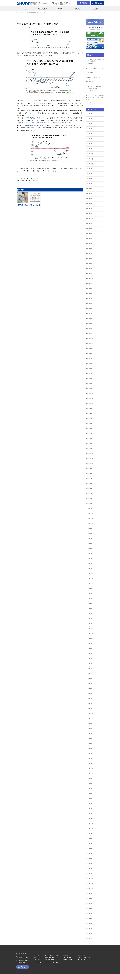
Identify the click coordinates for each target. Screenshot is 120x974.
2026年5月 (89, 129)
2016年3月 (89, 698)
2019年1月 (89, 568)
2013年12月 (89, 818)
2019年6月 (89, 543)
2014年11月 (89, 768)
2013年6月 (89, 848)
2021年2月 (89, 443)
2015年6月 (89, 738)
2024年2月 (89, 264)
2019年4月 (89, 553)
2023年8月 (89, 294)
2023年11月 (89, 279)
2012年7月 (89, 903)
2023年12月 (89, 274)
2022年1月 (89, 388)
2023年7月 (89, 299)
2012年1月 (89, 933)
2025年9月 (89, 169)
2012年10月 (89, 888)
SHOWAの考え (50, 957)
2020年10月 (89, 463)
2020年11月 (89, 458)
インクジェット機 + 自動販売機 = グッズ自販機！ (95, 60)
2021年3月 (89, 438)
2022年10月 (89, 343)
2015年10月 (89, 718)
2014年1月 (89, 813)
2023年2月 (89, 323)
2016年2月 (89, 703)
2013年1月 (89, 873)
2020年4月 (89, 493)
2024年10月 (89, 224)
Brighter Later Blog (32, 180)
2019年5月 (89, 548)
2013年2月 (89, 868)
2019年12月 (89, 513)
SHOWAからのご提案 (52, 955)
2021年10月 (89, 403)
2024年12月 (89, 214)
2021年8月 (89, 413)
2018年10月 (89, 583)
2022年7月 (89, 358)
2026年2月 (89, 144)
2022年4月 (89, 373)
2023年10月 (89, 284)
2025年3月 (89, 199)
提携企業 (66, 955)
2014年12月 (89, 763)
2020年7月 (89, 478)
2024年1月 (89, 269)
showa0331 (39, 27)
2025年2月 (89, 204)
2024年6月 (89, 244)
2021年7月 (89, 418)
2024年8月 (89, 234)
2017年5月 (89, 648)
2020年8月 (89, 473)
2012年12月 (89, 878)
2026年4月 (89, 134)
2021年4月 (89, 433)
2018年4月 (89, 613)
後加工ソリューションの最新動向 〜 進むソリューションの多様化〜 (95, 97)
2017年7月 (89, 643)
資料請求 (84, 3)
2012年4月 (89, 918)
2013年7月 (89, 843)
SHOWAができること (52, 962)
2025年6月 (89, 184)
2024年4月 (89, 254)
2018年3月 (89, 618)
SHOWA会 (95, 9)
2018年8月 (89, 593)
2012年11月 (89, 883)
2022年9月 (89, 348)
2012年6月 (89, 908)
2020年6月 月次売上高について (36, 118)
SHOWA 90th (67, 957)
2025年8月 (89, 174)
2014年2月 (89, 808)
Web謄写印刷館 (68, 959)
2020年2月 (89, 503)
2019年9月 (89, 528)
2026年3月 (89, 139)
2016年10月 (89, 673)
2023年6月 (89, 304)
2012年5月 (89, 913)
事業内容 (60, 9)
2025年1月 (89, 209)
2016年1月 (89, 708)
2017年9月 (89, 638)
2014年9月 (89, 778)
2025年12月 (89, 154)
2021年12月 (89, 393)
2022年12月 (89, 333)
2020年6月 (89, 483)
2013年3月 (89, 863)
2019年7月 (89, 538)
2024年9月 (89, 229)
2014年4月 (89, 798)
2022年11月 (89, 338)
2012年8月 (89, 898)
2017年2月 (89, 658)
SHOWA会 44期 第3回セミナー (94, 69)
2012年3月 (89, 923)
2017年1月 (89, 663)
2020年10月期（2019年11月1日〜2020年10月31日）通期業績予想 (43, 125)
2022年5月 (89, 368)
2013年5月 (89, 853)
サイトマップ (81, 959)
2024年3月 (89, 259)
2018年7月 (89, 598)
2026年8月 (89, 114)
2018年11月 (89, 578)
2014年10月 (89, 773)
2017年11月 (89, 633)
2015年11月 (89, 713)
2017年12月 (89, 628)
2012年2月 (89, 928)
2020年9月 (89, 468)
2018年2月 (89, 623)
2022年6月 (89, 363)
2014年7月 (89, 788)
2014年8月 (89, 783)
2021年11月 (89, 398)
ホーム (25, 9)
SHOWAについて (42, 9)
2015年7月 (89, 733)
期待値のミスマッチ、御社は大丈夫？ (95, 78)
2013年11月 (89, 823)
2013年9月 (89, 833)
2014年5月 (89, 793)
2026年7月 (89, 119)
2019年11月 (89, 518)
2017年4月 (89, 653)
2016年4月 (89, 693)
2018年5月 (89, 608)
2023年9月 (89, 289)
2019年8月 (89, 533)
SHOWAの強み (50, 959)
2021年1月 (89, 448)
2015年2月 (89, 753)
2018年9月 (89, 588)
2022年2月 (89, 383)
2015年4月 (89, 748)
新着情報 (37, 959)
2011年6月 (89, 938)
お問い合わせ (98, 3)
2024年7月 (89, 239)
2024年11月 (89, 219)
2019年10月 (89, 523)
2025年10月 (89, 164)
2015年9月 (89, 723)
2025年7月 (89, 179)
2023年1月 (89, 328)
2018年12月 (89, 573)
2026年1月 (89, 149)
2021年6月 (89, 423)
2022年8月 (89, 353)
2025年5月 (89, 189)
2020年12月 (89, 453)
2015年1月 (89, 758)
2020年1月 (89, 508)
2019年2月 (89, 563)
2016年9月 (89, 678)
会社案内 (77, 9)
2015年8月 (89, 728)
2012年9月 (89, 893)
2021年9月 (89, 408)
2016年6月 (89, 688)
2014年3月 (89, 803)
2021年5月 (89, 428)
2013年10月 (89, 828)
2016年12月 (89, 668)
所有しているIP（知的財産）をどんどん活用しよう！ (94, 87)
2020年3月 (89, 498)
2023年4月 (89, 313)
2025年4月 (89, 194)
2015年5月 (89, 743)
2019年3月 (89, 558)
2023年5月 (89, 308)
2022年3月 (89, 378)
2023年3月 (89, 318)
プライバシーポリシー (84, 957)
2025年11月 (89, 159)
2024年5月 (89, 249)
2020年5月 (89, 488)
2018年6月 (89, 603)
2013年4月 (89, 858)
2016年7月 (89, 683)
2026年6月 (89, 124)
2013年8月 (89, 838)
